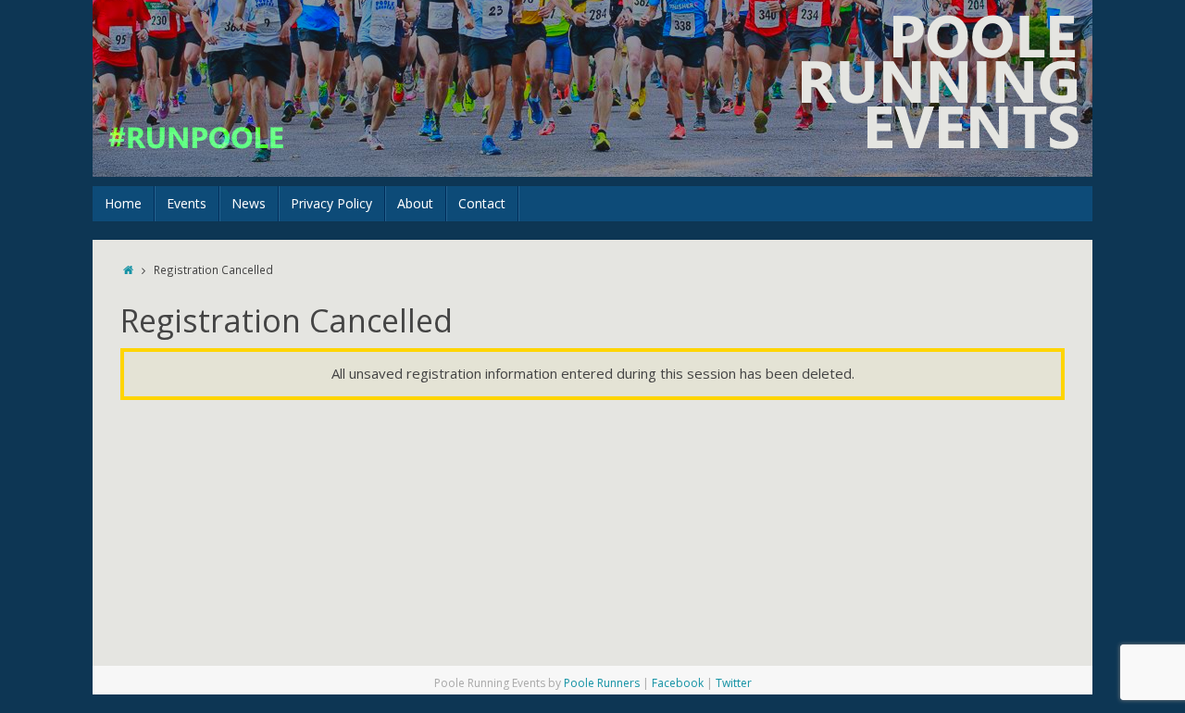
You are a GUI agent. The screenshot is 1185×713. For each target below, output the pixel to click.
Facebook (678, 683)
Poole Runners (602, 683)
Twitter (734, 683)
